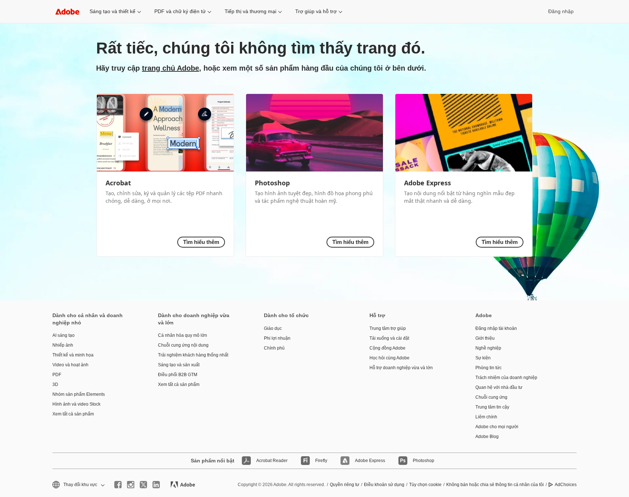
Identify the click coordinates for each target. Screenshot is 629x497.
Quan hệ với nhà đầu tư (498, 387)
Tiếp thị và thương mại (250, 11)
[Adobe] (67, 11)
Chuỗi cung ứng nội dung (183, 345)
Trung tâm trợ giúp (387, 328)
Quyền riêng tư (344, 484)
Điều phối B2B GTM (177, 374)
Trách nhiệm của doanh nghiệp (506, 377)
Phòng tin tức (488, 367)
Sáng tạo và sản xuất (178, 364)
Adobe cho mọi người (496, 426)
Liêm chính (486, 416)
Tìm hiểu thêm (201, 242)
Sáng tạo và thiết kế (112, 11)
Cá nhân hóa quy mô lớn (182, 335)
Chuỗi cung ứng (491, 397)
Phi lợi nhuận (277, 338)
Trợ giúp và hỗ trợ (316, 11)
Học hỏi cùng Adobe (389, 357)
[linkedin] (156, 484)
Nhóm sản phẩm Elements (78, 394)
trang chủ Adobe (170, 68)
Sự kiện (483, 357)
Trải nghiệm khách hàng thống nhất (193, 355)
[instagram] (130, 484)
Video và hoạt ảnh (70, 364)
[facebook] (118, 484)
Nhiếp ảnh (62, 345)
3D (55, 384)
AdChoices (566, 484)
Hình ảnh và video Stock (76, 404)
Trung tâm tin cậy (492, 407)
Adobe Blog (487, 436)
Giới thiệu (485, 338)
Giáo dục (273, 328)
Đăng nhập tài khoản (496, 328)
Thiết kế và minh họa (73, 355)
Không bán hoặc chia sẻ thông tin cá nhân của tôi (495, 484)
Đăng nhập (561, 11)
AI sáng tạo (63, 335)
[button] (77, 485)
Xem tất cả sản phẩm (73, 414)
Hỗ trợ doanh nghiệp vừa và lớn (401, 367)
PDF (56, 374)
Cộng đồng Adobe (387, 348)
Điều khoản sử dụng (384, 484)
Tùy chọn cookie (425, 484)
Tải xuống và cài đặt (389, 338)
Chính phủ (274, 348)
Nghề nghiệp (488, 348)
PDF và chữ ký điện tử (180, 11)
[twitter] (143, 484)
